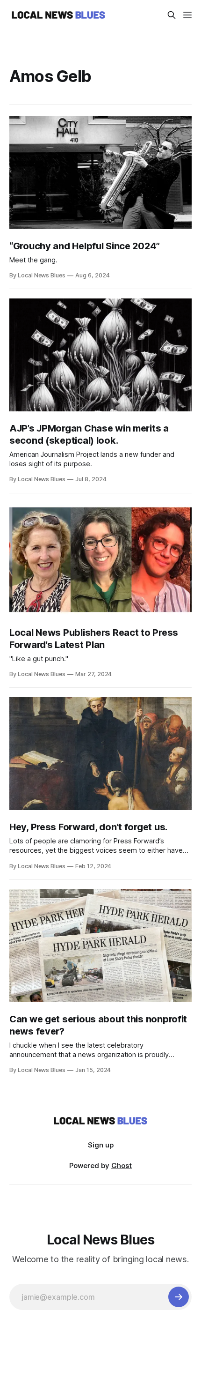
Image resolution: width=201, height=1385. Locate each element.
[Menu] (187, 14)
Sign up (101, 1144)
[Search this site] (171, 14)
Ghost (121, 1165)
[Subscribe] (178, 1297)
